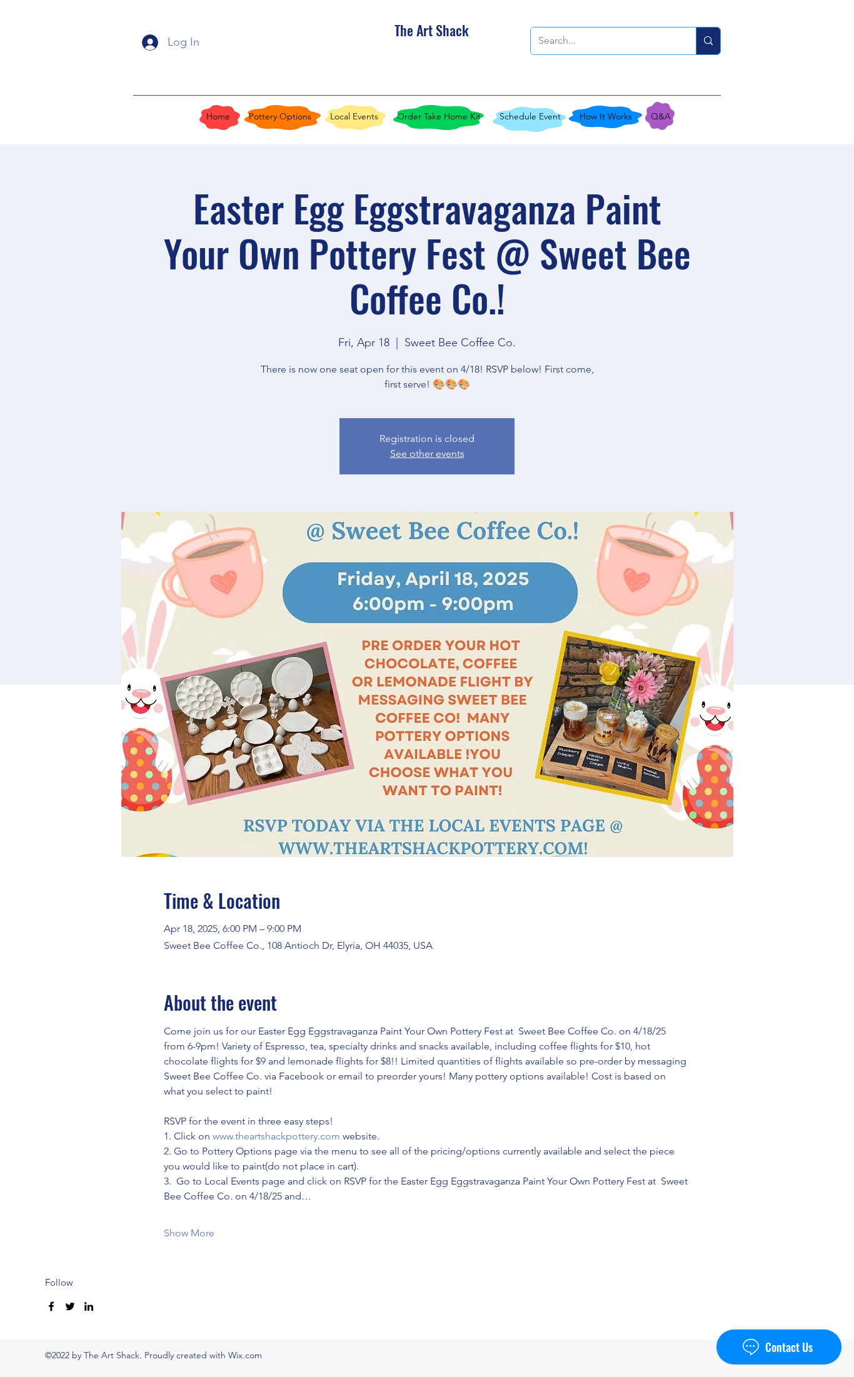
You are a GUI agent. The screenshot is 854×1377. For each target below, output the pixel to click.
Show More (189, 1233)
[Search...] (708, 41)
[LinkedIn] (89, 1306)
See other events (427, 453)
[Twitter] (70, 1306)
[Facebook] (51, 1306)
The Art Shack (431, 30)
